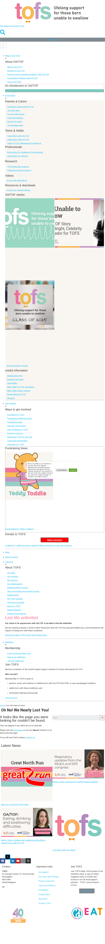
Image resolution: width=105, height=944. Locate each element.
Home (2, 705)
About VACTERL (14, 82)
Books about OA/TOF (16, 394)
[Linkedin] (12, 860)
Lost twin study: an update (63, 850)
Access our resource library (18, 190)
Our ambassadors (15, 584)
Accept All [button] (73, 470)
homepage (18, 730)
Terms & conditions (46, 885)
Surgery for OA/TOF (16, 71)
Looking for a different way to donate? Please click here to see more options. (38, 545)
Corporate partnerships (17, 441)
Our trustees (12, 576)
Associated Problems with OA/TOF (22, 78)
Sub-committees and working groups (23, 591)
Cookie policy (44, 894)
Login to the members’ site (19, 653)
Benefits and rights (15, 379)
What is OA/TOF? (14, 67)
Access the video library (17, 180)
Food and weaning (15, 118)
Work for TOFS (13, 606)
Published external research (19, 170)
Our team (11, 573)
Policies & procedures (16, 613)
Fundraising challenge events (19, 418)
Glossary (11, 398)
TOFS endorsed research (18, 166)
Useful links (12, 383)
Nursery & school (14, 121)
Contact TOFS (18, 26)
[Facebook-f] (2, 860)
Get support (5, 26)
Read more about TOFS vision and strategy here (26, 635)
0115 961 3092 (12, 887)
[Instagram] (28, 860)
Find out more (11, 698)
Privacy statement (46, 881)
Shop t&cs (42, 899)
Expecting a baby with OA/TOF (20, 107)
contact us (30, 737)
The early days (13, 110)
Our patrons (12, 580)
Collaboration (13, 595)
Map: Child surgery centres (18, 390)
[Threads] (23, 860)
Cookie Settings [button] (61, 470)
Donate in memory (15, 433)
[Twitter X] (7, 857)
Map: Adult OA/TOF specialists (20, 387)
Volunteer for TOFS (15, 444)
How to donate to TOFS (17, 429)
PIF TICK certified (15, 599)
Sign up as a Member (16, 657)
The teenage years (15, 125)
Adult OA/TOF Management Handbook (24, 143)
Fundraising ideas (14, 422)
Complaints (43, 890)
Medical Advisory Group (17, 587)
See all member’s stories (17, 366)
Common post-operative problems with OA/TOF (28, 74)
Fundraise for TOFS (15, 415)
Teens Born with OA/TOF (18, 136)
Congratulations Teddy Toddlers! (19, 529)
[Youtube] (18, 860)
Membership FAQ (14, 376)
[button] (52, 52)
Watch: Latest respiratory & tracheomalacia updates (75, 782)
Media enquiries (14, 610)
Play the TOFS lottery (16, 426)
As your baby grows (16, 114)
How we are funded (15, 602)
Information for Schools (17, 156)
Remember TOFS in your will (19, 437)
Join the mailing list (15, 661)
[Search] (102, 717)
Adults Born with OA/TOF (18, 139)
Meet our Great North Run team (15, 804)
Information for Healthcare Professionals (25, 152)
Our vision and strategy (48, 876)
